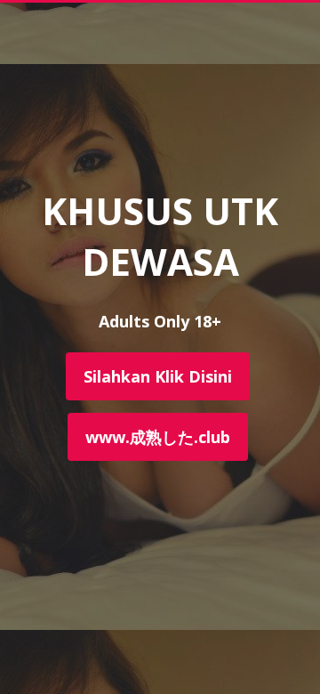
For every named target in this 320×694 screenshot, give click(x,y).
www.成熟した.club (157, 437)
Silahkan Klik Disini (158, 376)
